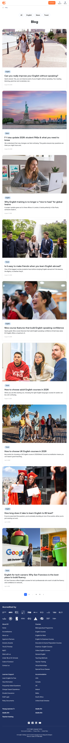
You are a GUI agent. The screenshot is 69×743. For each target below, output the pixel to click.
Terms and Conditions (26, 731)
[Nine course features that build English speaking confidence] (34, 300)
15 (40, 594)
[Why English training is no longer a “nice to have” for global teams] (34, 174)
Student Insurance (8, 693)
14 (36, 594)
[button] (59, 3)
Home (3, 7)
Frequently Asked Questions (11, 686)
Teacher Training (40, 662)
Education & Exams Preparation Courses (48, 643)
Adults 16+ (38, 709)
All (21, 15)
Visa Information (7, 682)
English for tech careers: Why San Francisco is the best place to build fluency (31, 576)
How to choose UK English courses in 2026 (25, 451)
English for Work (40, 635)
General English (40, 654)
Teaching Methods (41, 658)
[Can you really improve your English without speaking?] (34, 48)
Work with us (6, 654)
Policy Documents (8, 701)
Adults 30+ (5, 713)
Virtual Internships (41, 665)
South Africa (39, 697)
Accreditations (7, 632)
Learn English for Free (9, 678)
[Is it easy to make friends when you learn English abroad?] (34, 238)
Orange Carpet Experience (11, 689)
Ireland (37, 689)
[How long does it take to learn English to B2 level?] (34, 485)
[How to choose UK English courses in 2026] (34, 424)
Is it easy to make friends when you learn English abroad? (32, 266)
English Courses (40, 632)
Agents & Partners (8, 639)
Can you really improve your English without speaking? (31, 76)
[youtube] (40, 723)
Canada (38, 682)
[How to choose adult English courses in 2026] (34, 362)
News (38, 15)
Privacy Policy (36, 731)
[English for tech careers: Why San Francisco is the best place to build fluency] (34, 547)
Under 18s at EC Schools (10, 658)
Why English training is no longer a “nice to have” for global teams (33, 203)
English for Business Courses (44, 639)
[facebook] (33, 723)
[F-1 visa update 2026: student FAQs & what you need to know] (34, 110)
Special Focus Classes (42, 669)
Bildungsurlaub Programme (44, 628)
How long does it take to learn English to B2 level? (28, 513)
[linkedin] (36, 723)
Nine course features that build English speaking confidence (34, 328)
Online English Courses (42, 650)
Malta (37, 693)
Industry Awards (7, 643)
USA (36, 678)
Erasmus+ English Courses (43, 647)
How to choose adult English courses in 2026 (26, 389)
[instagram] (29, 723)
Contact (52, 3)
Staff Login (5, 697)
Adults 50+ (38, 713)
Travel (46, 15)
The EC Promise (7, 647)
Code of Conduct (7, 662)
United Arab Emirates (42, 701)
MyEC (4, 650)
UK (36, 686)
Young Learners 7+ (8, 709)
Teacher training (7, 717)
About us (5, 635)
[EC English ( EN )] (4, 2)
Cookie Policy (45, 731)
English (29, 15)
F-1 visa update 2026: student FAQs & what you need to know (31, 138)
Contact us (6, 665)
